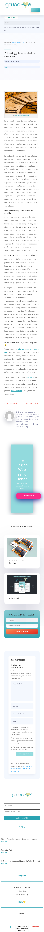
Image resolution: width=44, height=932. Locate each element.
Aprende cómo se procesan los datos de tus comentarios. (21, 768)
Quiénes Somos (22, 891)
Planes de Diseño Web (22, 887)
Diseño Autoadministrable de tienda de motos (19, 839)
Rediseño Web (14, 598)
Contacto (35, 10)
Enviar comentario (25, 754)
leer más (4, 841)
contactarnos (16, 391)
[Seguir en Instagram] (10, 926)
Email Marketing (22, 894)
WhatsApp (11, 17)
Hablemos (22, 914)
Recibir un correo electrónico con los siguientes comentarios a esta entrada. (22, 740)
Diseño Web (16, 42)
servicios (30, 377)
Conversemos (29, 496)
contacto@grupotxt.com (16, 27)
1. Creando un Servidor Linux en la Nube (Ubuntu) (20, 861)
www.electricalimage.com (22, 115)
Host (22, 42)
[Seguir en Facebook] (7, 926)
